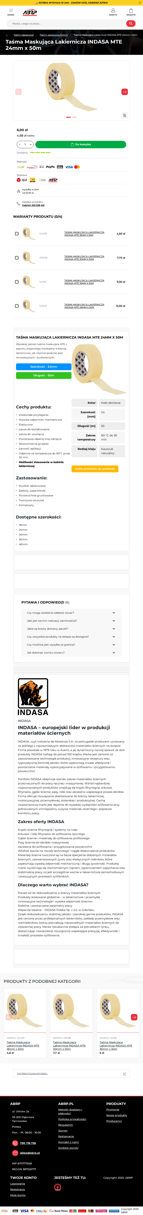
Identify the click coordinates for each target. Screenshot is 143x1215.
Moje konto (18, 1195)
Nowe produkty (116, 1115)
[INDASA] (33, 696)
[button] (113, 12)
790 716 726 (28, 1143)
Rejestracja (17, 1189)
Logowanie (17, 1183)
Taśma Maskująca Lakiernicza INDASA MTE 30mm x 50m (84, 258)
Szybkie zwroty (68, 1148)
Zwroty (63, 1130)
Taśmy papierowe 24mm (54, 35)
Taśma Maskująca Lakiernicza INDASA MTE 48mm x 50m (84, 306)
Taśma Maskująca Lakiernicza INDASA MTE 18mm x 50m (84, 233)
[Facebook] (57, 1187)
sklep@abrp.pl (30, 1153)
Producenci (114, 1121)
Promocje (112, 1109)
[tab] (71, 1073)
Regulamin (65, 1125)
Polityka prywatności (72, 1119)
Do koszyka (83, 144)
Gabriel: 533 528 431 (33, 205)
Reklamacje (66, 1136)
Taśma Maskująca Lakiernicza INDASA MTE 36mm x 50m (84, 282)
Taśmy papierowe (24, 35)
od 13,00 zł (28, 192)
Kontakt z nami (68, 1142)
